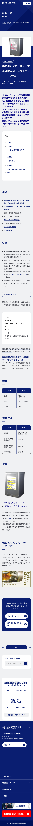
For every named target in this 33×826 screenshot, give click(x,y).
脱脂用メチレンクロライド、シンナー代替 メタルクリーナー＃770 (29, 647)
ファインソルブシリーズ (18, 274)
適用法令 (11, 161)
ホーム (3, 22)
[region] (17, 398)
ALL (16, 647)
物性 (9, 157)
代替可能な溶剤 (17, 150)
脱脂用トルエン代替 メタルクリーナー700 (4, 647)
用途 (9, 142)
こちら (9, 518)
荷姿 (9, 165)
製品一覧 (9, 22)
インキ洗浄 (8, 230)
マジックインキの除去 (12, 220)
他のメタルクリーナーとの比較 (17, 170)
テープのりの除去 (10, 227)
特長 (9, 146)
